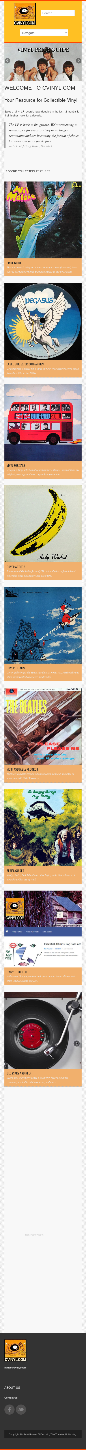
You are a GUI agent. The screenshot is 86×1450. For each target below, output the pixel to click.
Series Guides (15, 870)
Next (78, 61)
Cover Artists (16, 566)
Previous (7, 61)
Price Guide (14, 263)
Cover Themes (16, 668)
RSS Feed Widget (34, 1234)
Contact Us (10, 1397)
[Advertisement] (43, 1283)
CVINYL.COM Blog (17, 972)
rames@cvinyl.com (15, 1367)
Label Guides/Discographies (25, 364)
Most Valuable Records (22, 769)
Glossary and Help (19, 1073)
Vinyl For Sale (16, 465)
